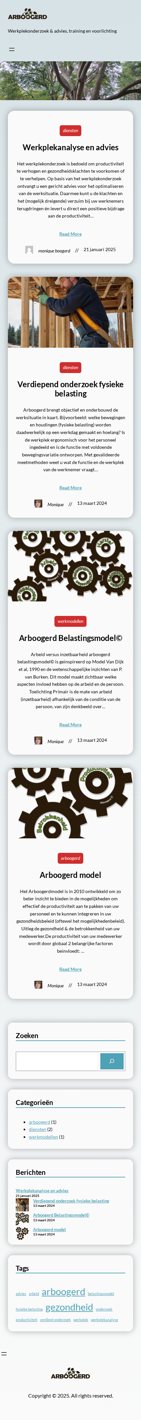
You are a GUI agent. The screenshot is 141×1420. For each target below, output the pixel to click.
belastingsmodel (101, 1293)
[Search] (112, 1061)
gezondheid (69, 1307)
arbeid (34, 1293)
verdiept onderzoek (55, 1320)
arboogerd (70, 858)
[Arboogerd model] (22, 1234)
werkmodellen (70, 621)
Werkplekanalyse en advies (70, 147)
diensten (70, 130)
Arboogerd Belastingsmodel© (70, 638)
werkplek (80, 1320)
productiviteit (26, 1320)
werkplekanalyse (104, 1320)
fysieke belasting (29, 1309)
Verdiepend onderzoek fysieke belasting (70, 389)
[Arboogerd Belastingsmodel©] (22, 1219)
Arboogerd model (70, 875)
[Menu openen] (12, 49)
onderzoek (104, 1309)
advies (21, 1293)
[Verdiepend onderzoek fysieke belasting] (22, 1205)
